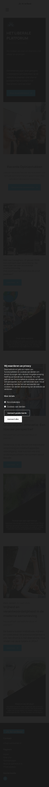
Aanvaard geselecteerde (17, 413)
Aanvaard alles (13, 419)
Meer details (9, 396)
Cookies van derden (16, 406)
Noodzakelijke (13, 402)
